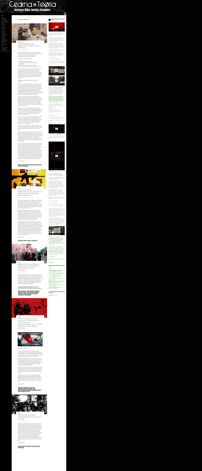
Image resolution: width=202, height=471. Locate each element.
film (52, 277)
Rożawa (56, 284)
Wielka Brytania (60, 287)
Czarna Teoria (25, 49)
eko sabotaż (50, 277)
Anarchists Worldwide (5, 47)
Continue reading (21, 161)
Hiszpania (58, 278)
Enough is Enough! (4, 34)
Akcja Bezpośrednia (22, 446)
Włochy (50, 288)
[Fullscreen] (63, 30)
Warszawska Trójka (4, 44)
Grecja (25, 240)
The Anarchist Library (5, 39)
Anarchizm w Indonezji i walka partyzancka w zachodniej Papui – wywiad (29, 267)
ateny (54, 274)
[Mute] (61, 30)
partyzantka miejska (36, 446)
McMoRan (24, 292)
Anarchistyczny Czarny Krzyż (6, 21)
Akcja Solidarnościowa (53, 271)
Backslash (55, 202)
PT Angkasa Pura (30, 293)
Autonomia (26, 387)
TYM (59, 93)
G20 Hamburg (59, 277)
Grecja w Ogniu (4, 49)
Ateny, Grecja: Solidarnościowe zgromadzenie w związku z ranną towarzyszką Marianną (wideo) (54, 110)
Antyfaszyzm (21, 387)
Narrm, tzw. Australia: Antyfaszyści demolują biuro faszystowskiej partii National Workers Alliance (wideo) (56, 62)
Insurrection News (4, 48)
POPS (25, 293)
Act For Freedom (4, 24)
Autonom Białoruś (4, 27)
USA (55, 285)
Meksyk (53, 279)
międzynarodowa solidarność (32, 164)
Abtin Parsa (20, 240)
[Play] (49, 30)
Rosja (53, 284)
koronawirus (50, 279)
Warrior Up (3, 43)
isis (33, 387)
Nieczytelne (3, 38)
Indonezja (61, 278)
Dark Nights (3, 33)
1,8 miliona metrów (55, 242)
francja (54, 277)
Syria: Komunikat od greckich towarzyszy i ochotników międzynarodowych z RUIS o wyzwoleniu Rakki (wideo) (30, 323)
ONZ (28, 292)
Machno (24, 164)
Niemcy (51, 282)
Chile (56, 275)
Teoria (20, 413)
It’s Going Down (4, 36)
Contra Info (3, 29)
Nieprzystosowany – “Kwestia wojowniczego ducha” (29, 417)
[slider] (55, 30)
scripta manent (60, 284)
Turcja (63, 284)
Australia (56, 274)
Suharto (35, 293)
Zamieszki (55, 288)
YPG (28, 391)
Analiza (20, 164)
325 (2, 45)
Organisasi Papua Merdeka (34, 292)
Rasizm (61, 282)
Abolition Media (4, 18)
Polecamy (39, 164)
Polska (58, 282)
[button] (56, 27)
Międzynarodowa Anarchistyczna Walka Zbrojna (28, 46)
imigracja (28, 240)
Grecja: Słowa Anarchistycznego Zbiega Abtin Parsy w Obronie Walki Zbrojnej (30, 192)
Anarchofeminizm (54, 273)
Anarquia (3, 17)
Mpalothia (3, 37)
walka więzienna (53, 287)
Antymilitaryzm (51, 274)
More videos (51, 262)
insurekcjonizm (28, 446)
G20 (56, 277)
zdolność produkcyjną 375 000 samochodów (56, 238)
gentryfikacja (51, 278)
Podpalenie (55, 282)
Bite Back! (3, 28)
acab (49, 268)
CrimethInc (3, 32)
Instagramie (58, 59)
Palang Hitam (21, 293)
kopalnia (20, 292)
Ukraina (52, 285)
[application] (57, 26)
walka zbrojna (34, 240)
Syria (19, 391)
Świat (20, 262)
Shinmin (22, 131)
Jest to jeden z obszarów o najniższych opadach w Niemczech (56, 251)
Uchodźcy (50, 285)
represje (50, 284)
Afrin (51, 268)
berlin (59, 274)
